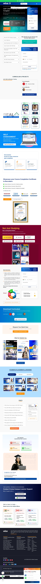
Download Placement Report (20, 478)
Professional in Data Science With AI (21, 549)
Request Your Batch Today (20, 331)
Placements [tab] (20, 374)
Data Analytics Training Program (7, 545)
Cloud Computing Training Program (7, 540)
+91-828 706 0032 (27, 296)
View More (20, 393)
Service (33, 540)
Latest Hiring (19, 241)
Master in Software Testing (20, 542)
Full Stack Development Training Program (8, 546)
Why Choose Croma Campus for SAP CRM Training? (13, 405)
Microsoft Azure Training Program (7, 542)
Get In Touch (7, 199)
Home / (4, 6)
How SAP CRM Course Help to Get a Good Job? (13, 407)
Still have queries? (14, 428)
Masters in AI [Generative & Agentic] (21, 543)
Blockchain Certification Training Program (8, 547)
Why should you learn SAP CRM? (10, 417)
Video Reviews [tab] (12, 374)
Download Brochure (34, 548)
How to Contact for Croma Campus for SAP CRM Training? (14, 425)
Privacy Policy (29, 69)
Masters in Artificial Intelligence (20, 544)
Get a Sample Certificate (17, 199)
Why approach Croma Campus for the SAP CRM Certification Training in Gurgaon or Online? (14, 422)
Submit (29, 66)
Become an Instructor (34, 546)
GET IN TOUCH (32, 418)
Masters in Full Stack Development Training (22, 547)
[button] (27, 45)
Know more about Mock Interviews (11, 302)
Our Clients (33, 544)
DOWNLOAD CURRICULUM (15, 28)
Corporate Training (34, 545)
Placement (33, 541)
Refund (33, 549)
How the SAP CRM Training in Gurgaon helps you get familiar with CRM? (14, 415)
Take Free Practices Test (9, 144)
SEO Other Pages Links (7, 568)
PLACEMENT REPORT (6, 29)
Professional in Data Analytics (20, 548)
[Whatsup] (2, 576)
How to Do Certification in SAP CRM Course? (12, 410)
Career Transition (8, 237)
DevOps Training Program (6, 541)
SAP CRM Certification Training (11, 6)
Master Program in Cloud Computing (21, 540)
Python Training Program (6, 548)
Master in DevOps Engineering (20, 541)
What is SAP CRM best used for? (10, 420)
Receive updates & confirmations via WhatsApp (31, 579)
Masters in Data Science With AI (20, 546)
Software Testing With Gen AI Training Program (9, 549)
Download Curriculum (30, 94)
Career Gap (19, 237)
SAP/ (6, 6)
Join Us (33, 547)
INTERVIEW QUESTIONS (22, 28)
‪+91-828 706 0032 (27, 293)
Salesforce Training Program (6, 543)
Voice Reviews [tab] (29, 374)
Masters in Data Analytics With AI (21, 545)
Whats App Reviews (30, 241)
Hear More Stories (20, 362)
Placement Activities (29, 237)
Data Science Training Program (7, 544)
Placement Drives (8, 241)
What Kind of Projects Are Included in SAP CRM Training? (14, 412)
